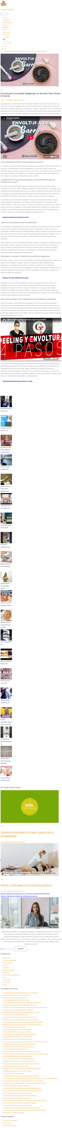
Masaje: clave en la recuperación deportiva (17, 1105)
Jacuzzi (6, 25)
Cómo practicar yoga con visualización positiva (19, 1059)
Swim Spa (7, 32)
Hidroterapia (8, 22)
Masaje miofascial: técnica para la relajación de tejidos (21, 1076)
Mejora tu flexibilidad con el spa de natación (18, 1056)
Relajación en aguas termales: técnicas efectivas (19, 1044)
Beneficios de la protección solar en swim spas (19, 1046)
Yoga (5, 985)
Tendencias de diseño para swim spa (16, 1015)
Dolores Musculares (10, 960)
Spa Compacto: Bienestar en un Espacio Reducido (20, 1034)
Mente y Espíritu (9, 970)
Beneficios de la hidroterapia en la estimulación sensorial (22, 1024)
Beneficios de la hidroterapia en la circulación (18, 1010)
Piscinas (6, 972)
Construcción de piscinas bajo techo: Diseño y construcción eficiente (26, 1041)
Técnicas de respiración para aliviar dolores (18, 1093)
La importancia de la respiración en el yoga (18, 1039)
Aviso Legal (7, 1123)
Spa (5, 30)
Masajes (6, 27)
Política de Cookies (10, 1125)
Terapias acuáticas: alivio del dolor (15, 1027)
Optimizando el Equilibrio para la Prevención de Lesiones (22, 1002)
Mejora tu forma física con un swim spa (16, 995)
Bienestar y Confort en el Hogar (14, 1112)
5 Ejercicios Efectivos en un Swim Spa (16, 1049)
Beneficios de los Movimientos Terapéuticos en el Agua (22, 1012)
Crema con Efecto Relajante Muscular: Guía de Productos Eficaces (25, 1083)
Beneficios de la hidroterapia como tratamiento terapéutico (23, 1022)
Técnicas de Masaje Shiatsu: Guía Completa (18, 1029)
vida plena (7, 982)
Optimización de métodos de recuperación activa (20, 1103)
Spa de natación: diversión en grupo (15, 997)
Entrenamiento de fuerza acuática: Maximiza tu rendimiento (23, 1081)
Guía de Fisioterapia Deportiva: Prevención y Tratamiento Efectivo (25, 1100)
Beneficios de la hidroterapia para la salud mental (20, 1095)
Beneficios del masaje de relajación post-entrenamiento (22, 1108)
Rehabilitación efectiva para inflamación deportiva (20, 1005)
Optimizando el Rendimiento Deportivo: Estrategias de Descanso (25, 1110)
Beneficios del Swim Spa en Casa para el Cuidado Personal (22, 1088)
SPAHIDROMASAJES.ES (8, 9)
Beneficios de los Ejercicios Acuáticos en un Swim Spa (21, 993)
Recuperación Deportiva (11, 975)
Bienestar (7, 20)
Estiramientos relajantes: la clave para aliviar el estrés (21, 1064)
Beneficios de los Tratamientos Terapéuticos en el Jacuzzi (22, 1068)
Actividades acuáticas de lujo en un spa (16, 1000)
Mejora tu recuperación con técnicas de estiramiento (21, 1019)
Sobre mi (7, 35)
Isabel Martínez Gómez (16, 100)
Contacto (7, 37)
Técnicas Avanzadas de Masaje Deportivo (17, 1086)
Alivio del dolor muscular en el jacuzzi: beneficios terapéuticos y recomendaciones (30, 1078)
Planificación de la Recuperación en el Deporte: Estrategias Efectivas (26, 1054)
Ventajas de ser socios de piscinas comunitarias (19, 1061)
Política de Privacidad (11, 1120)
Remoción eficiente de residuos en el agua (17, 1032)
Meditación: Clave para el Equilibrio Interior (18, 1071)
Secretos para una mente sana (14, 1073)
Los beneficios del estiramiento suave (16, 1066)
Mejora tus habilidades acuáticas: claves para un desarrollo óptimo (25, 1007)
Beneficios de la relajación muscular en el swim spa (20, 1017)
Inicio (5, 17)
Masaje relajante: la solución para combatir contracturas (22, 1051)
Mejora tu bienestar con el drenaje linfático (26, 885)
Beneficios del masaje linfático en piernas (17, 1098)
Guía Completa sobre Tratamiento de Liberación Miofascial (23, 1090)
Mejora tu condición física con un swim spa (18, 1037)
